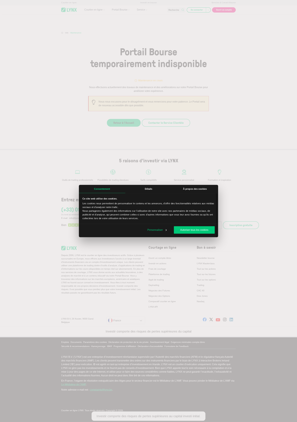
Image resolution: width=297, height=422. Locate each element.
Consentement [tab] (102, 188)
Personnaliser (155, 229)
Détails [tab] (148, 188)
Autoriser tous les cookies (194, 229)
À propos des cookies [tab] (195, 188)
